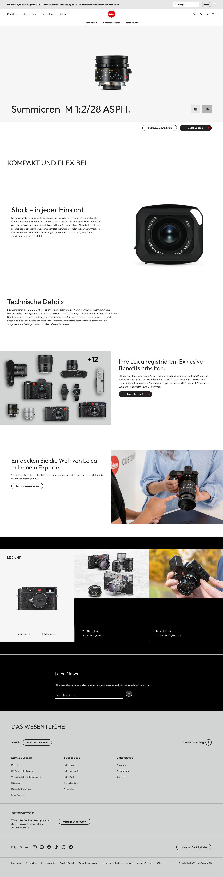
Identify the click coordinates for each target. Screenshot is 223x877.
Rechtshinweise (48, 863)
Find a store (207, 14)
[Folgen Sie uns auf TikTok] (56, 847)
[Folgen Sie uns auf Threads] (63, 847)
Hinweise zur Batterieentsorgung (118, 863)
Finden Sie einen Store (159, 127)
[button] (208, 742)
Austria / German (37, 742)
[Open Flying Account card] (200, 14)
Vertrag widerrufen (74, 821)
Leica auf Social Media (194, 847)
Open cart (213, 14)
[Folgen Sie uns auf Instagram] (34, 847)
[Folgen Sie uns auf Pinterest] (70, 847)
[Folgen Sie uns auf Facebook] (49, 847)
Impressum (16, 863)
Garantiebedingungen (89, 863)
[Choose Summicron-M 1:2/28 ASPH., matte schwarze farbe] (195, 109)
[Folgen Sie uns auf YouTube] (41, 847)
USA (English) (181, 4)
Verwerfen (214, 4)
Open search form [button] (194, 14)
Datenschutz (31, 863)
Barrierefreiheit (67, 863)
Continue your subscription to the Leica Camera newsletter (129, 694)
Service (64, 14)
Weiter (206, 4)
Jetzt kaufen (195, 127)
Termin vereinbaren (27, 486)
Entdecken (22, 634)
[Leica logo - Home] (111, 14)
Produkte (11, 14)
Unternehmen (48, 14)
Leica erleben (29, 14)
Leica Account (135, 394)
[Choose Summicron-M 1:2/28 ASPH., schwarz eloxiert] (207, 109)
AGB (158, 863)
